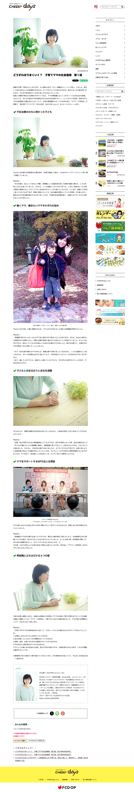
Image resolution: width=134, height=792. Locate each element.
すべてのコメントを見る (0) (36, 740)
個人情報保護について (105, 294)
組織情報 (100, 285)
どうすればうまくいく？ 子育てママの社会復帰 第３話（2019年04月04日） (43, 751)
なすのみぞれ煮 (112, 172)
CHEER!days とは (103, 281)
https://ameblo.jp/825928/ (49, 698)
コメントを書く (21, 740)
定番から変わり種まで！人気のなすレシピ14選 (115, 182)
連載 (97, 69)
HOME (41, 779)
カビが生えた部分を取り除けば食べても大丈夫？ (115, 152)
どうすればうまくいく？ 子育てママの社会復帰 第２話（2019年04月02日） (43, 754)
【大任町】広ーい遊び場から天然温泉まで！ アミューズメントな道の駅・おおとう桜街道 (115, 162)
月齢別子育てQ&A (101, 77)
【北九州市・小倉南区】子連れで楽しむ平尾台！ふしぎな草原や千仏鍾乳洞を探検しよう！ (115, 141)
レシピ (109, 175)
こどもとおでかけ (112, 145)
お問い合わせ (101, 289)
